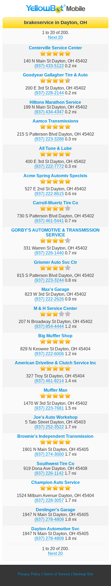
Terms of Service (56, 574)
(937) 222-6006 (49, 353)
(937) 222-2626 (49, 299)
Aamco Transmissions (55, 121)
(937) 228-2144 (49, 93)
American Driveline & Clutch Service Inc (55, 363)
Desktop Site (83, 574)
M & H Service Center (55, 308)
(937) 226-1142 (49, 473)
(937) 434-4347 (49, 112)
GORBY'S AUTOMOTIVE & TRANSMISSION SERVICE (55, 232)
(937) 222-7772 (49, 166)
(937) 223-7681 (49, 408)
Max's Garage (55, 289)
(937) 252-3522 (49, 427)
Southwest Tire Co (55, 463)
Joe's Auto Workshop (55, 417)
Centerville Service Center (55, 48)
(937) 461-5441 (49, 220)
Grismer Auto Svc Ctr (55, 262)
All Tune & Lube (55, 148)
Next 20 (55, 37)
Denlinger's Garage (55, 509)
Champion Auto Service (55, 482)
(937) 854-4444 (49, 326)
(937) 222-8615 (49, 193)
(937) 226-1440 (49, 253)
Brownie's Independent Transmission (55, 436)
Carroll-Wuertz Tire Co (55, 203)
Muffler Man (55, 390)
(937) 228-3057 (49, 500)
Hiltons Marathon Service (55, 102)
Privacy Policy (29, 574)
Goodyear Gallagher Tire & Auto (55, 75)
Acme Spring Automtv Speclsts (55, 175)
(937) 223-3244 (49, 280)
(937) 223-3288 (49, 139)
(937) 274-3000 (49, 454)
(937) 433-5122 (49, 66)
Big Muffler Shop (55, 335)
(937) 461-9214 (49, 381)
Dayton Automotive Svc (55, 528)
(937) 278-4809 (49, 519)
